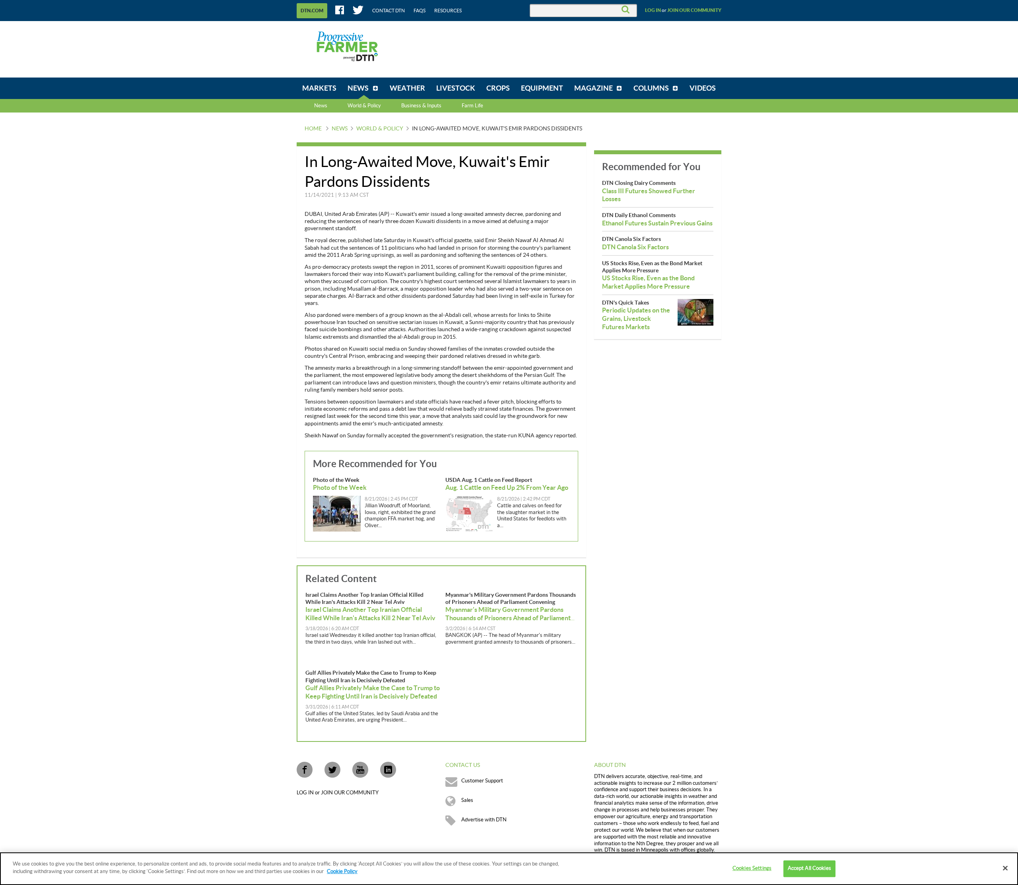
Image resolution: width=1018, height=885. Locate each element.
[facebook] (305, 770)
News (320, 106)
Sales (467, 800)
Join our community (694, 10)
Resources (448, 10)
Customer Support (482, 781)
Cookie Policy (342, 871)
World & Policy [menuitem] (364, 106)
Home (313, 129)
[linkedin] (388, 770)
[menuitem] (319, 88)
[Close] (1005, 868)
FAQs (419, 10)
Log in (653, 10)
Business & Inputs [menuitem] (421, 106)
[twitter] (332, 770)
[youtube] (360, 770)
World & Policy (379, 129)
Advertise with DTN (484, 820)
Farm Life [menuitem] (472, 106)
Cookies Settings (751, 868)
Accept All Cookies (809, 868)
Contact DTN (388, 10)
